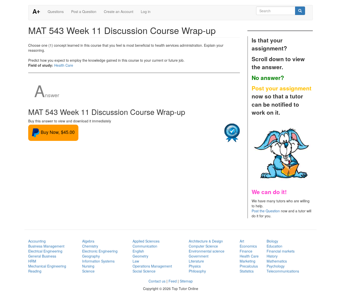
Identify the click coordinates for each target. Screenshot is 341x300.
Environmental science (206, 251)
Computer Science (203, 246)
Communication (145, 246)
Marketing (247, 261)
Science (88, 271)
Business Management (46, 246)
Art (242, 241)
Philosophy (197, 271)
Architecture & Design (206, 241)
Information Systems (98, 261)
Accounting (37, 241)
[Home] (38, 11)
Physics (195, 266)
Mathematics (277, 261)
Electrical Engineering (45, 251)
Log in (146, 11)
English (138, 251)
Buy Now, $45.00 (57, 132)
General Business (42, 256)
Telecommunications (283, 271)
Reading (34, 271)
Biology (272, 241)
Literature (196, 261)
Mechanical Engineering (47, 266)
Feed (173, 281)
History (272, 256)
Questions (56, 11)
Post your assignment (282, 88)
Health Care (63, 65)
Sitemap (186, 281)
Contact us (157, 281)
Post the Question (266, 210)
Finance (246, 251)
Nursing (88, 266)
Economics (248, 246)
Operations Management (152, 266)
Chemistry (90, 246)
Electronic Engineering (100, 251)
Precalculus (249, 266)
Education (274, 246)
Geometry (140, 256)
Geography (91, 256)
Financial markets (281, 251)
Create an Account (118, 11)
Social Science (144, 271)
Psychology (276, 266)
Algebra (88, 241)
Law (136, 261)
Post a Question (83, 11)
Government (198, 256)
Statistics (247, 271)
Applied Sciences (146, 241)
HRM (32, 261)
